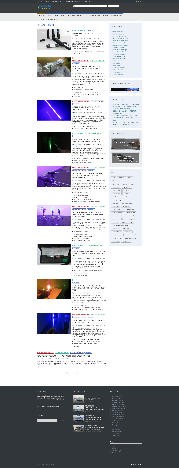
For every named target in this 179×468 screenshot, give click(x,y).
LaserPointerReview (48, 464)
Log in (40, 1)
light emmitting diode (130, 219)
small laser (77, 271)
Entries (115, 449)
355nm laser (116, 181)
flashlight (77, 346)
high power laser (98, 158)
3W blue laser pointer (81, 234)
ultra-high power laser (131, 238)
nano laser (116, 228)
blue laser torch (95, 202)
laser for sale (131, 212)
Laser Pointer (78, 51)
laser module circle (129, 216)
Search (114, 6)
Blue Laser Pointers (97, 101)
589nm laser (100, 51)
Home (48, 1)
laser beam (94, 92)
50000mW (126, 193)
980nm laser (126, 187)
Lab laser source (118, 34)
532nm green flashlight (81, 275)
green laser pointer (80, 92)
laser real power (94, 341)
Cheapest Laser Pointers (85, 1)
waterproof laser (80, 94)
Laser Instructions (118, 70)
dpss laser (115, 203)
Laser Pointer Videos (79, 30)
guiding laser (131, 209)
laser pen (89, 51)
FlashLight (91, 30)
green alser (126, 206)
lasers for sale (94, 94)
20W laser (121, 178)
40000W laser (116, 193)
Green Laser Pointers (97, 60)
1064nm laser (116, 190)
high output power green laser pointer (87, 307)
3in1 (114, 178)
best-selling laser (80, 202)
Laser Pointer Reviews (57, 1)
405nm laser (126, 181)
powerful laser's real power (83, 236)
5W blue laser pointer (81, 197)
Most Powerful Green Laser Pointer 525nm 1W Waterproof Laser (87, 69)
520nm (125, 184)
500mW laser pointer (97, 309)
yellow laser (78, 53)
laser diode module (118, 212)
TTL (120, 238)
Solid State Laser (118, 32)
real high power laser (81, 193)
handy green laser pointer (94, 271)
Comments (116, 450)
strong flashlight (80, 344)
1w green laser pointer (81, 158)
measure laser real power (82, 163)
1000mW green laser (80, 160)
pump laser (128, 232)
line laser (115, 222)
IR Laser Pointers (118, 61)
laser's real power (80, 273)
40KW (129, 178)
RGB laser (128, 235)
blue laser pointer (80, 339)
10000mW (126, 190)
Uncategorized (117, 74)
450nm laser (116, 184)
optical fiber (126, 228)
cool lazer (93, 344)
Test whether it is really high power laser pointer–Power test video (88, 288)
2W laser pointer (94, 339)
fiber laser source (127, 203)
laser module (116, 216)
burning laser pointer (118, 200)
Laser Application (118, 68)
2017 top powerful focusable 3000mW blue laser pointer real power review (87, 215)
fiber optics (116, 206)
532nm (133, 184)
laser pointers (89, 126)
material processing (127, 222)
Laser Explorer (78, 39)
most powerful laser (81, 195)
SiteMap (114, 452)
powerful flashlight (80, 309)
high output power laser (82, 238)
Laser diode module (119, 36)
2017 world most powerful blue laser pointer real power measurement (88, 176)
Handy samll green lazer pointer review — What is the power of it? (88, 253)
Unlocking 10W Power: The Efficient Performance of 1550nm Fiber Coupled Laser (125, 117)
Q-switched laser (117, 235)
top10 (114, 238)
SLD (136, 235)
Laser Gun (116, 65)
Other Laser (116, 72)
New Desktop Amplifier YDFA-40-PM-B (125, 104)
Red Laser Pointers (119, 59)
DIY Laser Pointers (118, 47)
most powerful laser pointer (83, 90)
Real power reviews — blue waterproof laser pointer (63, 356)
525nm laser (77, 96)
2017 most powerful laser (82, 241)
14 (76, 146)
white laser (116, 241)
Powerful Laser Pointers (71, 1)
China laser (131, 200)
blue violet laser (130, 197)
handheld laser (79, 128)
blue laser (77, 126)
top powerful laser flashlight (84, 199)
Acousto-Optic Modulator (121, 38)
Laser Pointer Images (119, 50)
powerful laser (117, 232)
